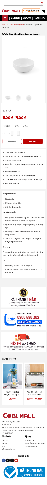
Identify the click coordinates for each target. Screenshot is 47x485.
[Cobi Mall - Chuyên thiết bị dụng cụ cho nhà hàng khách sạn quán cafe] (11, 11)
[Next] (40, 65)
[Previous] (7, 65)
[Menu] (5, 18)
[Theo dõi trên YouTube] (16, 460)
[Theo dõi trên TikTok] (8, 460)
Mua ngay (33, 141)
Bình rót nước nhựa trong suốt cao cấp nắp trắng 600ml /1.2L (12, 393)
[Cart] (43, 11)
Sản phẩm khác (12, 24)
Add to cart (12, 141)
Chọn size (6, 125)
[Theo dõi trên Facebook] (4, 460)
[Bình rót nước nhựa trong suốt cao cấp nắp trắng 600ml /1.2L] (12, 376)
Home (3, 24)
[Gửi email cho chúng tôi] (12, 460)
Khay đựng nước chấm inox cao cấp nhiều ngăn (35, 393)
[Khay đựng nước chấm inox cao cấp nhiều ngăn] (34, 376)
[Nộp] (42, 3)
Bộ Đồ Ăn (21, 24)
